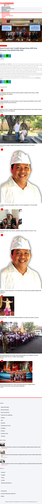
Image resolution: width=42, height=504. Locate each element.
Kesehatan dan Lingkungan (7, 8)
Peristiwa (4, 21)
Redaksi (2, 496)
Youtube (3, 480)
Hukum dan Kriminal (6, 14)
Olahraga (3, 16)
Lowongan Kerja (20, 24)
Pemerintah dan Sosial (6, 19)
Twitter (2, 477)
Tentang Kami (4, 490)
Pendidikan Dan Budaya (3, 45)
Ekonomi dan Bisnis (6, 13)
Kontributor (14, 24)
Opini (3, 17)
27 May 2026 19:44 (4, 457)
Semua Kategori (5, 11)
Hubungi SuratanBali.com (6, 24)
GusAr (2, 58)
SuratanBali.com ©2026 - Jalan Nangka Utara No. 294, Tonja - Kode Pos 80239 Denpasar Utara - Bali (21, 501)
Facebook (3, 472)
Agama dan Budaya (6, 12)
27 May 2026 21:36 (4, 448)
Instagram (3, 475)
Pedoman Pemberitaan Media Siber (8, 493)
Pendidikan (4, 20)
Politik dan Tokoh (5, 22)
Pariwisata (4, 18)
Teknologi (4, 23)
